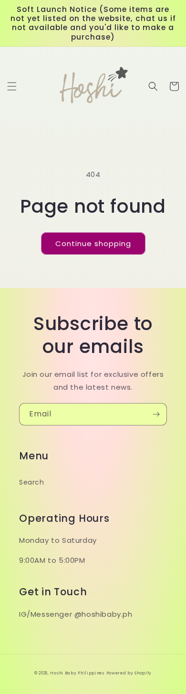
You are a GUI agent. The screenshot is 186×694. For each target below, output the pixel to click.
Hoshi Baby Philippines (77, 673)
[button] (11, 86)
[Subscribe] (155, 414)
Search (31, 482)
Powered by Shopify (129, 673)
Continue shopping (93, 243)
